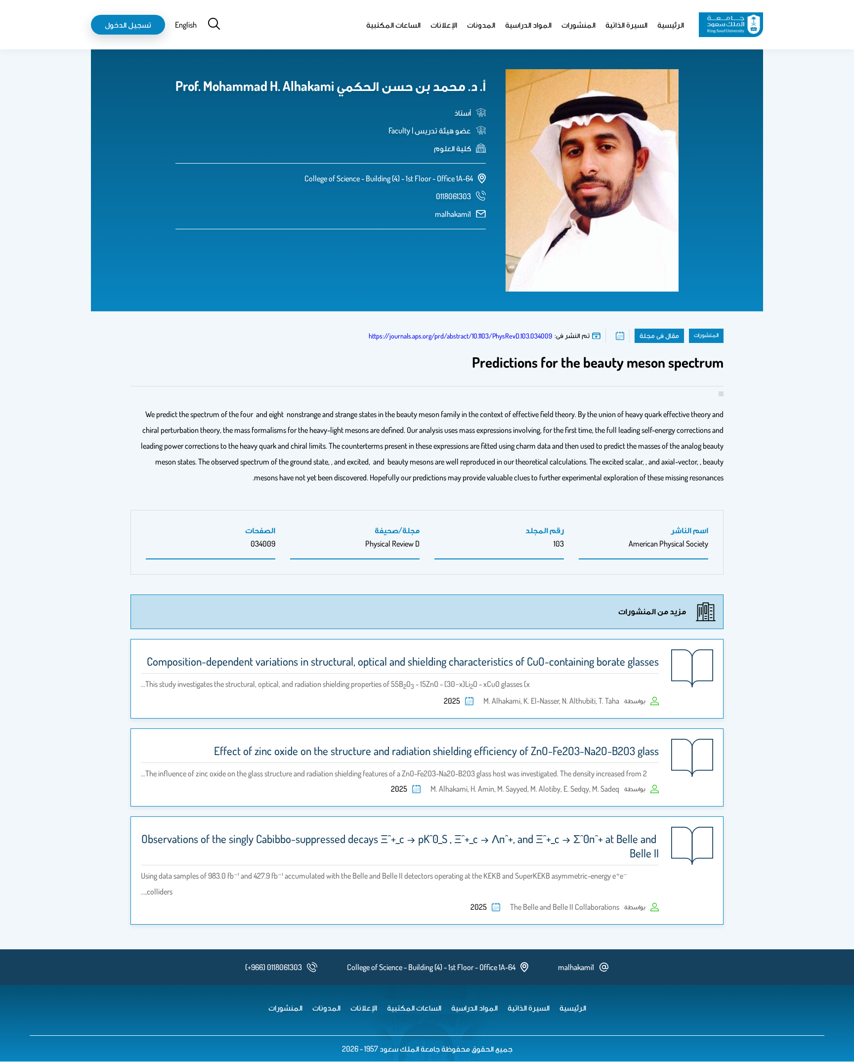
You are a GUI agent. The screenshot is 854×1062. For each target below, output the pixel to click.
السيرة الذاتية (626, 25)
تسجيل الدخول (128, 25)
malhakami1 (453, 214)
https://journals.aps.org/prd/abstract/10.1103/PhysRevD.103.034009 (460, 336)
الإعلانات (443, 25)
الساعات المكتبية (393, 25)
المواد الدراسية (528, 25)
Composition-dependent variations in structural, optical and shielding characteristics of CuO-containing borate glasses (403, 661)
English (186, 25)
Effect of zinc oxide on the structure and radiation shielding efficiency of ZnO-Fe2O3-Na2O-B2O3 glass (436, 751)
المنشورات (578, 25)
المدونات (481, 25)
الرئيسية (670, 25)
